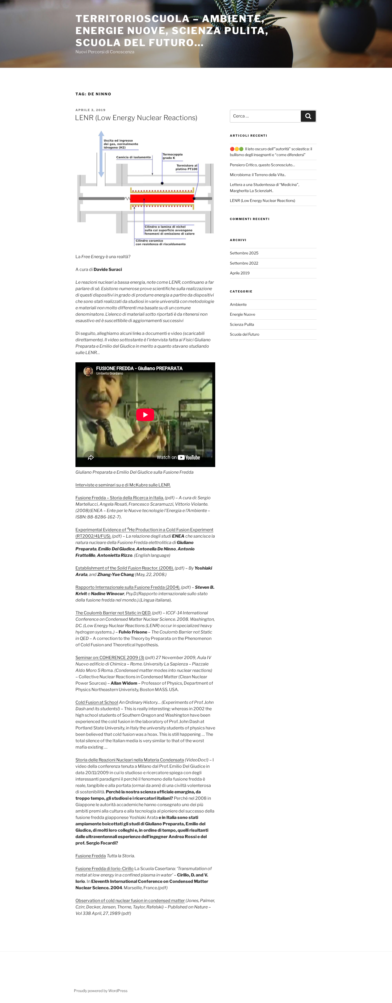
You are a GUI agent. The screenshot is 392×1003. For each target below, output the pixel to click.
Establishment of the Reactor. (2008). (124, 568)
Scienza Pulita (242, 324)
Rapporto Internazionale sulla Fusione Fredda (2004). (127, 587)
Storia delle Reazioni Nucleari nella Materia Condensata (129, 759)
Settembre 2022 (244, 263)
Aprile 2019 (240, 273)
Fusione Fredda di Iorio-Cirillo (104, 868)
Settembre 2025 (244, 253)
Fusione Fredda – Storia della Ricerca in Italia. (119, 497)
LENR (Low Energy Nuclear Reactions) (136, 117)
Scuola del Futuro (244, 334)
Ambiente (238, 304)
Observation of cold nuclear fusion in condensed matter (130, 900)
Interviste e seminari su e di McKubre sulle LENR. (123, 485)
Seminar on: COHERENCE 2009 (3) (109, 657)
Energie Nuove (242, 314)
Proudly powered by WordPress (100, 990)
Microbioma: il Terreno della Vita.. (258, 174)
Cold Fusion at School (96, 702)
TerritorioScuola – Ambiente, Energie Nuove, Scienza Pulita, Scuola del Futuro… (172, 30)
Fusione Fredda (90, 855)
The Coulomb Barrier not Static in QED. (113, 612)
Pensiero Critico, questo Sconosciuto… (262, 165)
